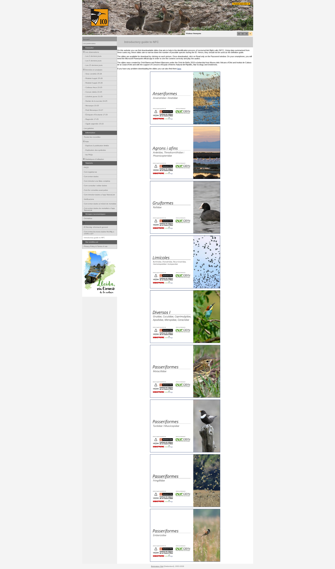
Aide (87, 142)
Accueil (86, 39)
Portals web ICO (240, 4)
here (179, 69)
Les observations (92, 52)
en (246, 34)
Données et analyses (93, 70)
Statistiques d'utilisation (94, 159)
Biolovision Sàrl (157, 566)
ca (239, 34)
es (243, 34)
